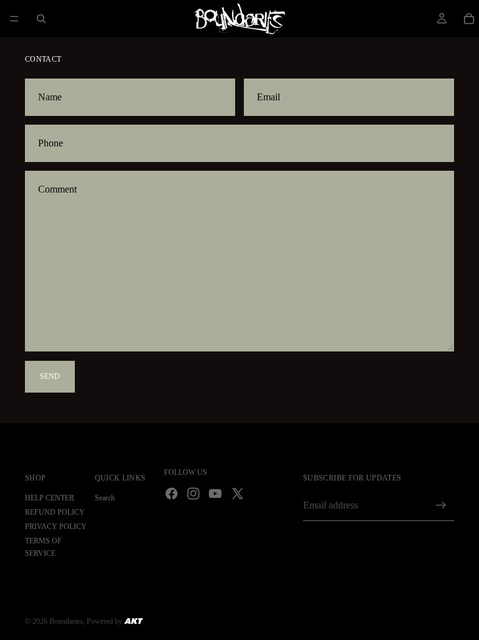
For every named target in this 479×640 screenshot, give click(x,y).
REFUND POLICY (55, 512)
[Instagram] (193, 493)
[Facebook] (171, 493)
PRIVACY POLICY (56, 526)
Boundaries (66, 621)
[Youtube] (215, 493)
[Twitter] (237, 493)
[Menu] (14, 18)
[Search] (41, 18)
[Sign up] (441, 505)
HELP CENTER (49, 498)
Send (50, 376)
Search (105, 498)
